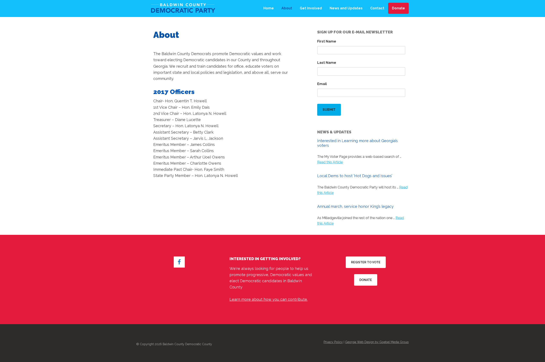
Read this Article (330, 162)
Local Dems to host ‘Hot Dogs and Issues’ (354, 176)
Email (322, 84)
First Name (326, 41)
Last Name (326, 63)
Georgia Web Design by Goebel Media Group (377, 342)
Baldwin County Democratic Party (182, 8)
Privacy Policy (333, 342)
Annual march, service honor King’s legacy (355, 206)
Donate (365, 280)
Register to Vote (365, 262)
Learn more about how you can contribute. (268, 299)
